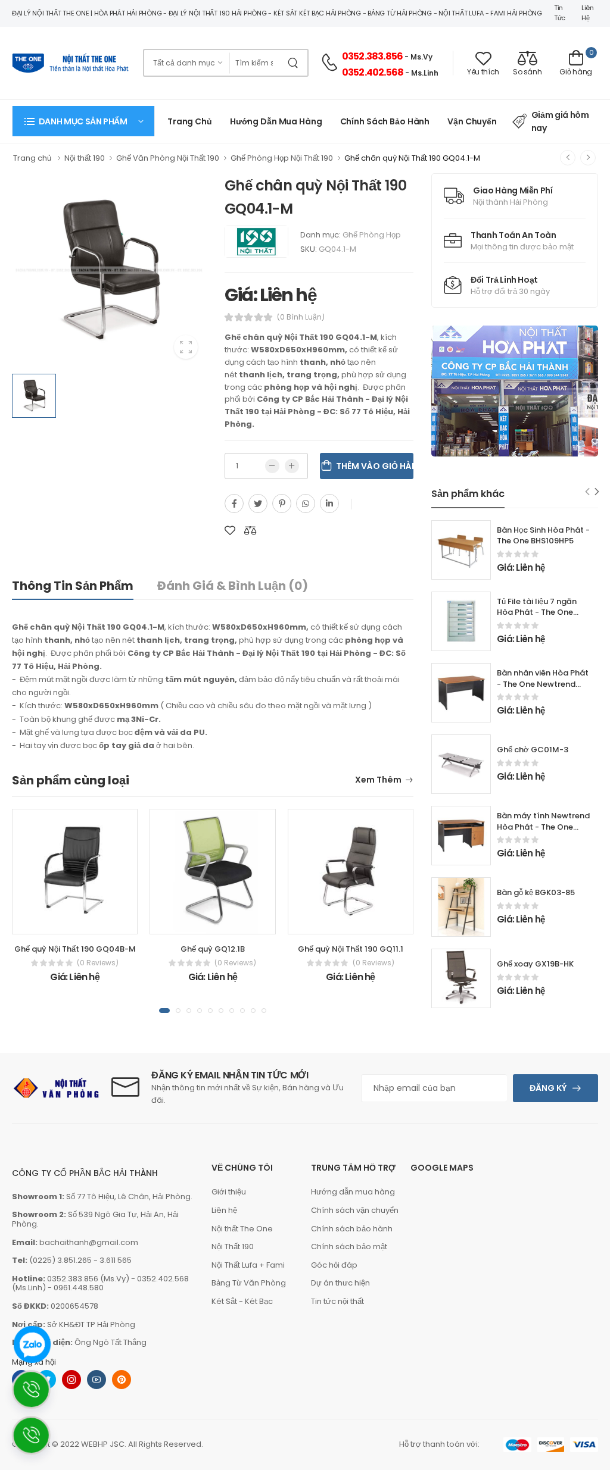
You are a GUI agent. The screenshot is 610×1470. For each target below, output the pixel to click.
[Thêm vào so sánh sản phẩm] (250, 530)
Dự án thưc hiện (340, 1282)
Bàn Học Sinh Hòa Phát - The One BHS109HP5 (543, 535)
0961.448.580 (79, 1287)
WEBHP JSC (103, 1444)
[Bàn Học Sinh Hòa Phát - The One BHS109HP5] (461, 550)
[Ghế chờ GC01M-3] (461, 764)
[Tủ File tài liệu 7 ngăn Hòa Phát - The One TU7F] (461, 621)
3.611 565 (115, 1260)
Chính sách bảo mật (349, 1246)
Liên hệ (587, 13)
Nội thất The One (242, 1228)
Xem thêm (378, 780)
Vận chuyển (472, 121)
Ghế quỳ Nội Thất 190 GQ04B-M (75, 949)
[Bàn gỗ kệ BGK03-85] (461, 907)
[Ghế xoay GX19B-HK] (461, 978)
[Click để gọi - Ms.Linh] (38, 1394)
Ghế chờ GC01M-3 (532, 749)
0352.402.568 (372, 72)
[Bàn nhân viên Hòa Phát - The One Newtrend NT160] (461, 693)
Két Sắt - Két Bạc (242, 1301)
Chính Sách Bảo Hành (385, 121)
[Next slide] (597, 491)
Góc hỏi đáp (334, 1265)
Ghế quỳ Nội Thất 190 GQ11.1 (350, 949)
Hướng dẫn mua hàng (276, 121)
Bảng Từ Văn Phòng (248, 1282)
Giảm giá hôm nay (560, 121)
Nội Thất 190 (232, 1246)
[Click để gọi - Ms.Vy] (38, 1440)
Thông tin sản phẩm (72, 585)
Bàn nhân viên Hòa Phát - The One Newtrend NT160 (543, 684)
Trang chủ (189, 121)
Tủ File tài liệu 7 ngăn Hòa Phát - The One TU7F (537, 613)
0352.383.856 (372, 56)
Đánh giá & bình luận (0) (232, 585)
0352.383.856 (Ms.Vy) (88, 1278)
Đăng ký (548, 1088)
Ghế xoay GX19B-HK (535, 963)
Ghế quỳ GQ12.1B (212, 949)
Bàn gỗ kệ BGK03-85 (536, 892)
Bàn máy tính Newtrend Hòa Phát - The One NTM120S (543, 827)
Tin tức (559, 13)
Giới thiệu (228, 1191)
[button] (83, 121)
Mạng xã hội (34, 1362)
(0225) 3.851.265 (60, 1260)
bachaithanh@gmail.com (88, 1242)
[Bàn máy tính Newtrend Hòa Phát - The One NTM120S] (461, 835)
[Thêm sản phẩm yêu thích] (230, 530)
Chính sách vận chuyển (355, 1210)
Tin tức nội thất (337, 1301)
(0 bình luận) (301, 317)
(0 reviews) (98, 963)
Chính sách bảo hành (352, 1228)
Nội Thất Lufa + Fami (248, 1265)
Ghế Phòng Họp (372, 234)
